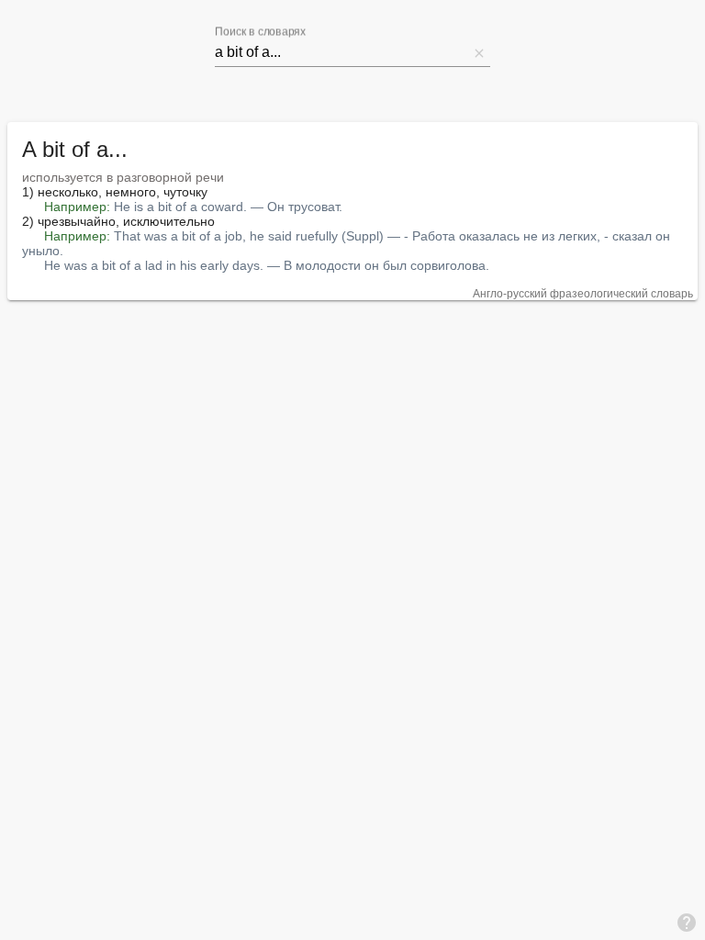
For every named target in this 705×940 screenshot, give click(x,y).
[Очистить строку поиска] (479, 52)
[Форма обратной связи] (686, 921)
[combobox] (341, 52)
